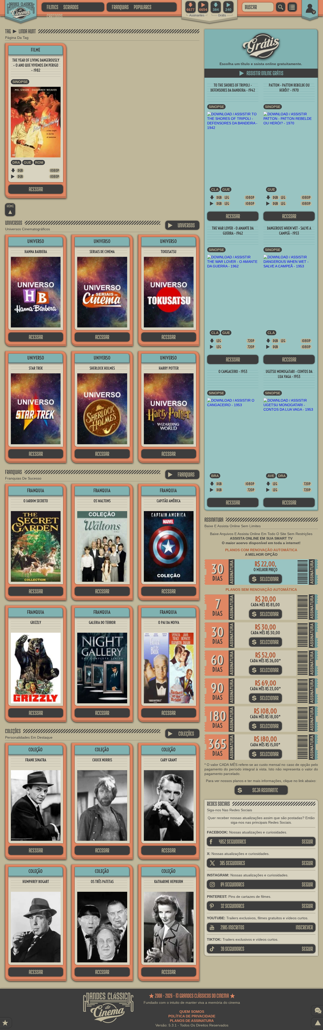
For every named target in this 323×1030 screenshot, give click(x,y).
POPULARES (142, 7)
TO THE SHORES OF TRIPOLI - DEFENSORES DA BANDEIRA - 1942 (232, 88)
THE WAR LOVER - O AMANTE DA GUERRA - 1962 (233, 231)
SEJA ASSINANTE (257, 790)
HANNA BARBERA (35, 251)
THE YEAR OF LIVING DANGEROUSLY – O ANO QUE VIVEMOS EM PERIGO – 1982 (35, 65)
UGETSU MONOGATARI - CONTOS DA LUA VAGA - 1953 (289, 374)
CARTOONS (55, 16)
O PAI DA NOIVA (168, 622)
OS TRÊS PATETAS (102, 881)
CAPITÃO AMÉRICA (168, 500)
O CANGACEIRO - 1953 (233, 371)
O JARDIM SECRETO (35, 500)
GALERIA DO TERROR (102, 622)
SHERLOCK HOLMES (102, 368)
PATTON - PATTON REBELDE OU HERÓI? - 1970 (289, 88)
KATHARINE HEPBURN (168, 881)
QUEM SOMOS (191, 1012)
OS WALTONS (102, 500)
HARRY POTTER (169, 368)
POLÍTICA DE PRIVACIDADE (191, 1016)
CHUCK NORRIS (102, 760)
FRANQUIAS (120, 7)
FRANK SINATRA (35, 760)
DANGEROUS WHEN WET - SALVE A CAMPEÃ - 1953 (289, 231)
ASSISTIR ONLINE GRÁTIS (261, 73)
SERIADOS (70, 7)
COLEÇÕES (181, 733)
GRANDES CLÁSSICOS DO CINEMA (16, 6)
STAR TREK (36, 368)
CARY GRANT (168, 760)
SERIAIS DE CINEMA (102, 251)
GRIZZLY (35, 622)
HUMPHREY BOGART (35, 881)
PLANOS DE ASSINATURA (192, 1021)
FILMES (52, 7)
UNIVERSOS (181, 225)
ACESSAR (36, 189)
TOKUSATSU (168, 251)
